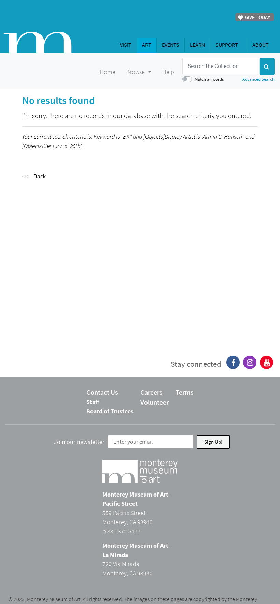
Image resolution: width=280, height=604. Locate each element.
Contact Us (102, 392)
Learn (197, 44)
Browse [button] (136, 72)
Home (107, 72)
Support (226, 44)
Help (168, 72)
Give (257, 17)
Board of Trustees (110, 411)
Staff (92, 402)
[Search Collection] (267, 66)
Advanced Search (258, 79)
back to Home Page (37, 42)
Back (39, 176)
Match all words (209, 79)
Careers (151, 392)
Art (146, 44)
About (260, 44)
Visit (125, 44)
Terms (185, 392)
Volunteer (154, 402)
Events (170, 44)
